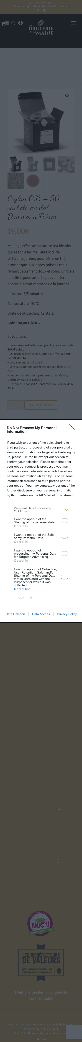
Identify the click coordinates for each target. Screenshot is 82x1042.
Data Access (41, 614)
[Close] (73, 428)
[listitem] (41, 509)
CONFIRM (25, 597)
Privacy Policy (67, 614)
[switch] (64, 520)
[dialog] (41, 521)
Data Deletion (15, 614)
